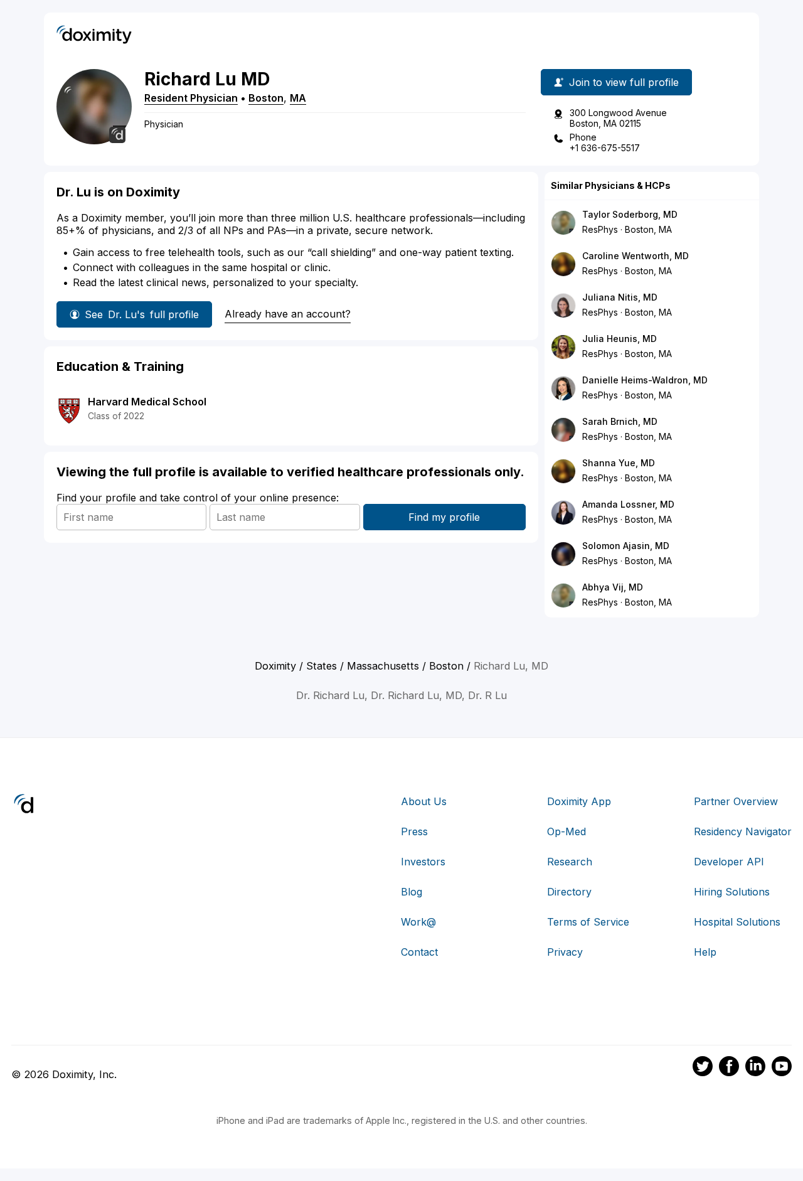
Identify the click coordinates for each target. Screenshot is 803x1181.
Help (705, 952)
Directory (569, 891)
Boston (266, 98)
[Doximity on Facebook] (729, 1068)
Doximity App (579, 801)
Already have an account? (288, 313)
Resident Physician (191, 98)
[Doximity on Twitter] (703, 1068)
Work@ (418, 922)
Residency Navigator (743, 831)
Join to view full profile (624, 82)
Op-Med (566, 831)
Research (569, 861)
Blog (411, 891)
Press (414, 831)
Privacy (565, 952)
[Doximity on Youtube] (782, 1068)
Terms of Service (588, 922)
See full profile (142, 314)
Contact (419, 952)
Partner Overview (736, 801)
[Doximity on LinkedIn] (755, 1068)
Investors (423, 861)
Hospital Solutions (737, 922)
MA (298, 98)
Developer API (729, 861)
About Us (424, 801)
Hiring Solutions (732, 891)
